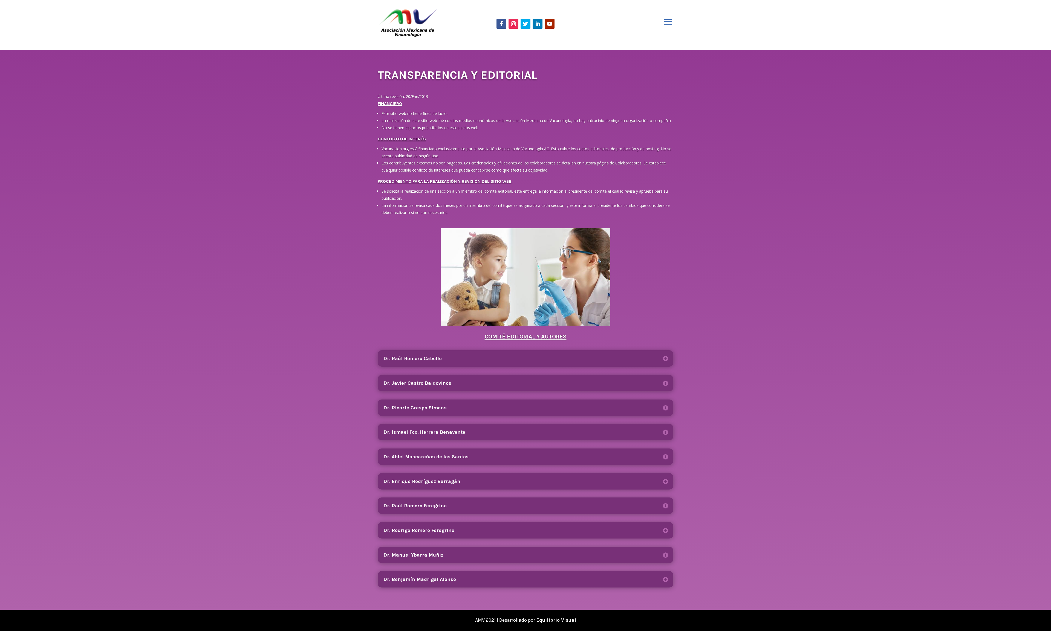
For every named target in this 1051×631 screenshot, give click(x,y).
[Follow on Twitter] (525, 24)
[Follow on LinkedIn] (537, 24)
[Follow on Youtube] (550, 24)
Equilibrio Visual (556, 620)
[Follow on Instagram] (513, 24)
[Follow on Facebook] (501, 24)
